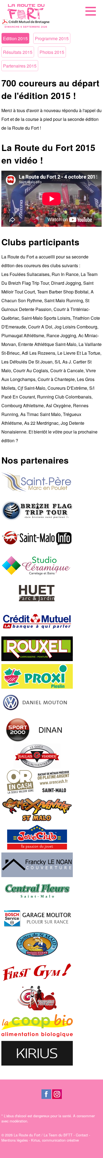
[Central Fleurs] (37, 891)
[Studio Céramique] (37, 567)
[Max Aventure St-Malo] (37, 810)
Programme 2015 (52, 38)
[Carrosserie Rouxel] (37, 649)
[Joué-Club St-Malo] (37, 838)
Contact (82, 1134)
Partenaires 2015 (20, 66)
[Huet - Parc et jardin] (37, 594)
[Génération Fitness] (37, 999)
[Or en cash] (37, 783)
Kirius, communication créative (55, 1140)
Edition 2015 (15, 38)
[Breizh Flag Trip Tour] (37, 511)
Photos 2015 (52, 52)
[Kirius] (37, 1054)
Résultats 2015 (17, 52)
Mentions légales (14, 1140)
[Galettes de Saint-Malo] (37, 945)
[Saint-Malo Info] (37, 539)
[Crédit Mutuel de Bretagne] (37, 622)
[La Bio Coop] (37, 1026)
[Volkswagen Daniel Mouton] (37, 703)
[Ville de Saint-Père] (37, 484)
